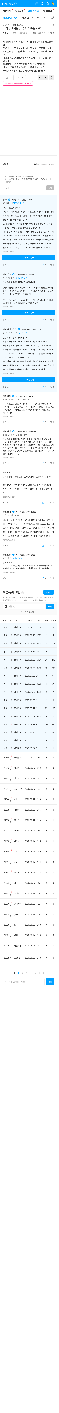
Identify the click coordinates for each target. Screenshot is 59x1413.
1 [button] (18, 973)
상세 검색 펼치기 (27, 612)
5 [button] (35, 973)
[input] (28, 178)
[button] (14, 973)
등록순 (44, 164)
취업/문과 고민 (10, 18)
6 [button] (39, 973)
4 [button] (31, 973)
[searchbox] (24, 981)
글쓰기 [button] (48, 592)
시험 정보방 (46, 10)
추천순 (36, 164)
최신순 (51, 164)
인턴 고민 (41, 18)
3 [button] (26, 973)
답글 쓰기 (6, 265)
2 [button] (22, 973)
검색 (50, 606)
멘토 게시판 (33, 10)
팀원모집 (19, 10)
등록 (50, 188)
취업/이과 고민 (27, 18)
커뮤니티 (7, 10)
